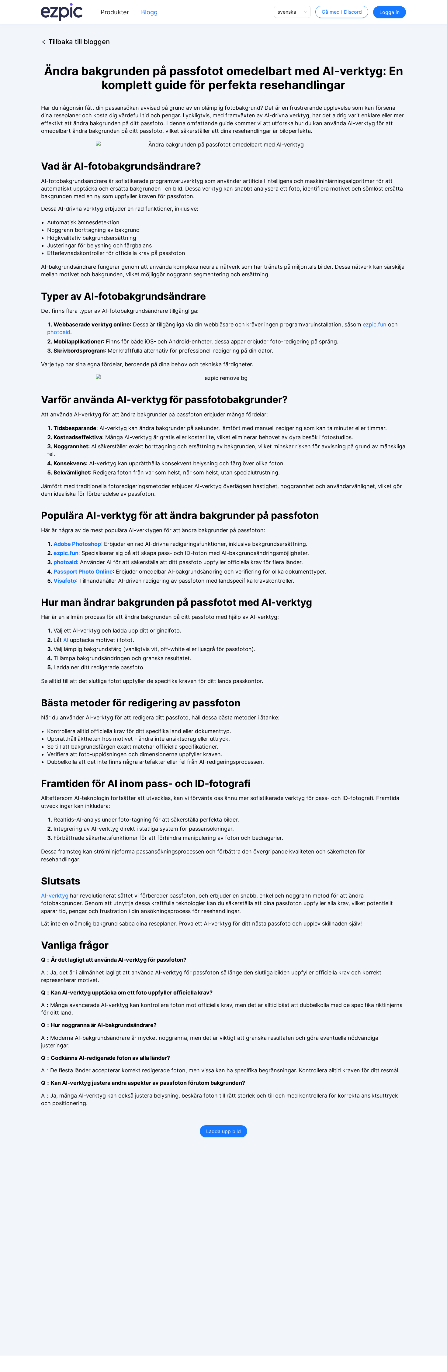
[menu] (178, 12)
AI (65, 640)
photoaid (58, 332)
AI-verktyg (54, 895)
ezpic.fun (374, 324)
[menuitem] (115, 12)
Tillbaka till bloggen (79, 40)
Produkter (115, 12)
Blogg (149, 12)
